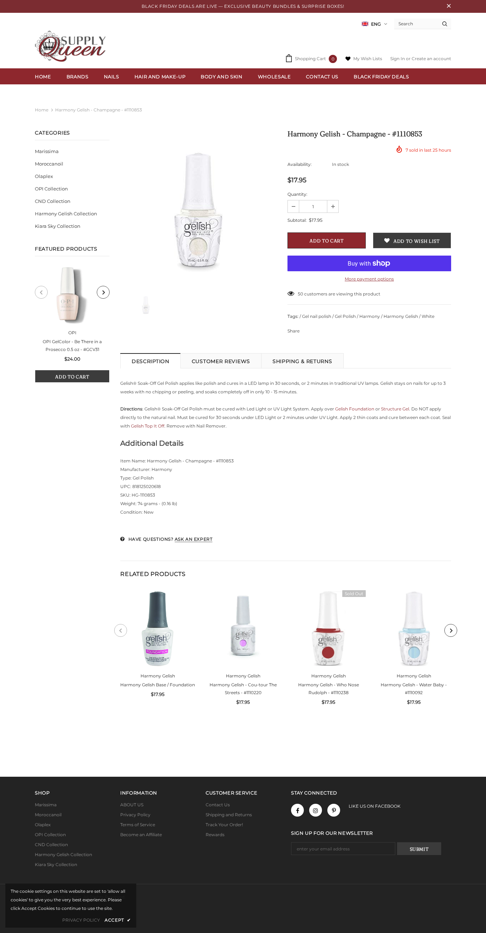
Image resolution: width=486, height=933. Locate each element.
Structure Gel (395, 409)
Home (41, 109)
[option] (72, 325)
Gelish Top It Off (147, 426)
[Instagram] (315, 810)
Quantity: (297, 194)
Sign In (398, 58)
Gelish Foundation (354, 409)
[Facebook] (297, 810)
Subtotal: (297, 220)
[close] (448, 6)
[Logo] (72, 46)
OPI (72, 332)
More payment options (369, 279)
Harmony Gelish (158, 675)
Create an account (431, 58)
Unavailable (328, 634)
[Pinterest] (333, 810)
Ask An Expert (194, 539)
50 (300, 294)
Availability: (299, 164)
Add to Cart (72, 376)
